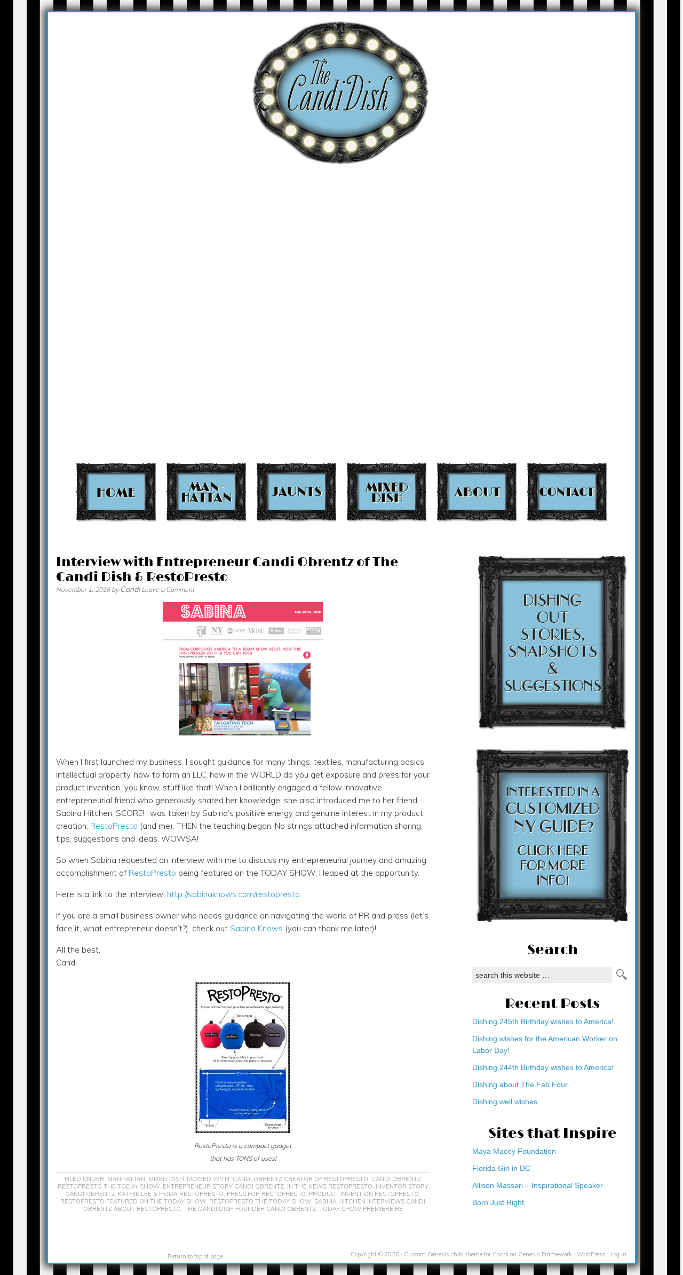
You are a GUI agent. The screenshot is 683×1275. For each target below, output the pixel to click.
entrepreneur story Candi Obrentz (223, 1186)
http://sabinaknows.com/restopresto (233, 894)
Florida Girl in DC (501, 1168)
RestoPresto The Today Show (260, 1201)
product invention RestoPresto (364, 1194)
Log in (618, 1254)
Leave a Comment (167, 589)
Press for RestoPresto (266, 1194)
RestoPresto (114, 826)
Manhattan (206, 492)
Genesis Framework (545, 1254)
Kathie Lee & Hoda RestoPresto (171, 1194)
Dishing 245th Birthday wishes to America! (543, 1021)
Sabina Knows (256, 928)
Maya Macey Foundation (514, 1151)
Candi (130, 589)
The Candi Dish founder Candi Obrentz (250, 1209)
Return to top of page (195, 1256)
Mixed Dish (386, 492)
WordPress (591, 1254)
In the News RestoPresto (329, 1186)
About (477, 492)
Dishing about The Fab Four (520, 1084)
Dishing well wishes (504, 1101)
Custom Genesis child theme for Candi (456, 1254)
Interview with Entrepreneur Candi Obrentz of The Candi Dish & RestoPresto (227, 569)
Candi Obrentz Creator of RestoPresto (300, 1179)
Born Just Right (498, 1202)
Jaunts (296, 492)
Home (116, 492)
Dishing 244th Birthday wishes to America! (543, 1067)
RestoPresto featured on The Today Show (133, 1201)
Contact (567, 492)
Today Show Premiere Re (361, 1209)
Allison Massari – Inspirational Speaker (537, 1185)
